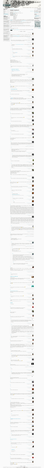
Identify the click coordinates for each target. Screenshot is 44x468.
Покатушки (24, 7)
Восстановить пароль (6, 14)
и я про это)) (13, 449)
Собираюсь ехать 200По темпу (14, 276)
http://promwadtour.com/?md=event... (16, 35)
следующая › (21, 31)
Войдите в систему (12, 29)
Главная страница (12, 8)
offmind (18, 36)
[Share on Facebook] (31, 29)
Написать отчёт (37, 15)
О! (10, 180)
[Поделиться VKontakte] (32, 29)
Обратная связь (36, 7)
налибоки (11, 302)
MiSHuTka (12, 98)
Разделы (28, 7)
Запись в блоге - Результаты (15, 69)
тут (20, 56)
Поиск (33, 7)
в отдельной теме (24, 20)
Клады (40, 7)
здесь (21, 21)
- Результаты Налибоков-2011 (16, 70)
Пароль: (5, 11)
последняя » (24, 31)
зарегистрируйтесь (17, 29)
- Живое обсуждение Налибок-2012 (16, 418)
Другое (14, 13)
